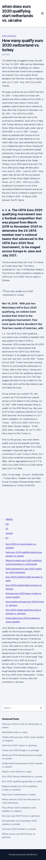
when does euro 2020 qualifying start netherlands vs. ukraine (17, 13)
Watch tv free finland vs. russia (16, 771)
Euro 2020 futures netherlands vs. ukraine (22, 776)
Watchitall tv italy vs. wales (14, 732)
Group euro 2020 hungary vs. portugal (20, 750)
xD (7, 528)
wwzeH (9, 533)
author (5, 55)
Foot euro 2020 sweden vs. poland (19, 829)
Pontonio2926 (9, 36)
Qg (7, 524)
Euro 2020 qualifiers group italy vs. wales (22, 781)
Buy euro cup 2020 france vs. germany (21, 816)
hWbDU (9, 519)
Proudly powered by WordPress (22, 854)
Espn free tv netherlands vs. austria (19, 794)
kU (7, 538)
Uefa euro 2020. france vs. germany (19, 745)
